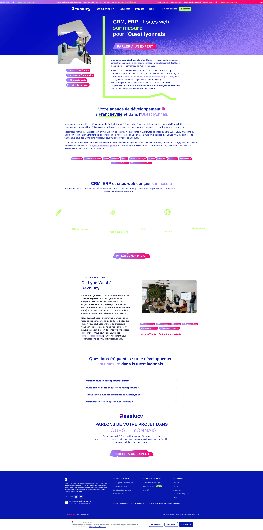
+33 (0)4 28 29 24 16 (121, 503)
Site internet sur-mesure (122, 490)
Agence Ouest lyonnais (181, 494)
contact (186, 9)
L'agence (139, 8)
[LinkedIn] (76, 497)
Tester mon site (170, 9)
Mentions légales (168, 514)
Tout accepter (186, 524)
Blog (151, 8)
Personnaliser (156, 524)
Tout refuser (171, 524)
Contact (175, 497)
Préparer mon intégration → (14, 2)
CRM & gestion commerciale (123, 483)
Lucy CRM (146, 490)
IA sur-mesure (118, 494)
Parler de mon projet (131, 256)
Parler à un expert (135, 46)
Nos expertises (104, 8)
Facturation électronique (152, 483)
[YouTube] (81, 497)
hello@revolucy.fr (139, 503)
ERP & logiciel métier (120, 486)
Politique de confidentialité (97, 527)
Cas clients (124, 8)
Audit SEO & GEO (152, 486)
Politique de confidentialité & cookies (187, 514)
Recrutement (177, 490)
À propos (176, 483)
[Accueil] (81, 9)
